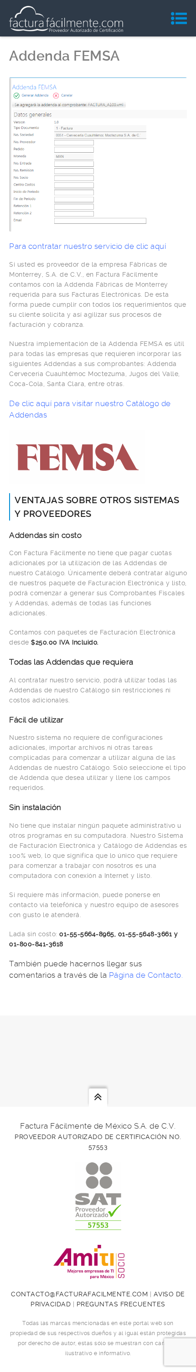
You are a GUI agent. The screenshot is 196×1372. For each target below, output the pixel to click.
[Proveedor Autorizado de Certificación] (98, 1225)
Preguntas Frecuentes (121, 1304)
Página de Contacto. (146, 975)
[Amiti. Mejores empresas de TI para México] (98, 1274)
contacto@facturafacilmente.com (79, 1294)
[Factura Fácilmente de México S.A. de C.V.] (66, 18)
